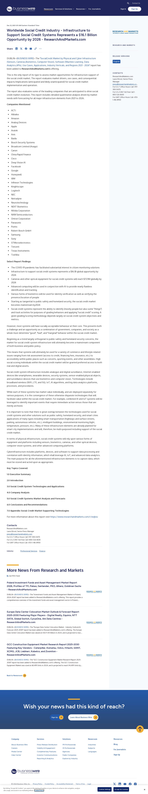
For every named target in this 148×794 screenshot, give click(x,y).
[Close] (144, 790)
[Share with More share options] (40, 48)
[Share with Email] (31, 48)
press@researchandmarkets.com (19, 534)
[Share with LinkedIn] (16, 48)
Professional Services (28, 551)
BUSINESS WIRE (25, 58)
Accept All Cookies (121, 789)
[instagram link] (135, 784)
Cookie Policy (39, 790)
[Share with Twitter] (21, 48)
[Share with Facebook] (26, 48)
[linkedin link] (119, 784)
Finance (42, 551)
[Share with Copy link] (35, 48)
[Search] (128, 3)
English (117, 62)
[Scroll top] (140, 729)
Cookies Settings (104, 789)
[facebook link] (130, 784)
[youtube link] (125, 784)
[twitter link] (114, 784)
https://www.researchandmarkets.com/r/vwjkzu (74, 516)
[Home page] (21, 9)
